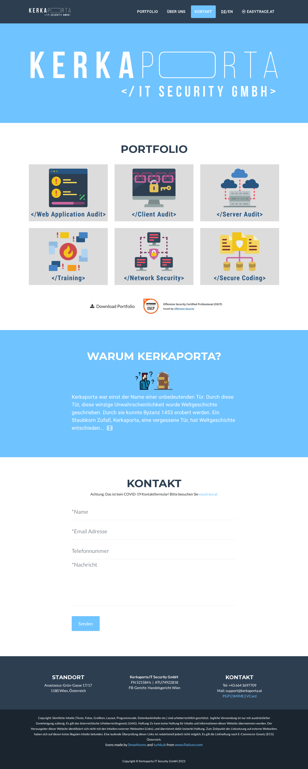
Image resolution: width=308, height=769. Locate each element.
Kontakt (203, 11)
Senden (85, 623)
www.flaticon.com (189, 744)
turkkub (160, 744)
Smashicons (137, 744)
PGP (226, 696)
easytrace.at (208, 494)
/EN (227, 11)
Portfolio (147, 11)
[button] (112, 306)
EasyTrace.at (260, 11)
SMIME (238, 696)
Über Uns (176, 11)
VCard (251, 696)
